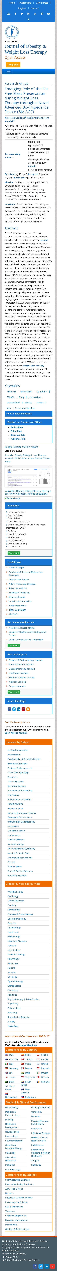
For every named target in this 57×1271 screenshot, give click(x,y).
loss (9, 408)
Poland (44, 1055)
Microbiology (14, 950)
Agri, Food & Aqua (14, 1188)
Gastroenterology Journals (22, 669)
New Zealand (25, 1091)
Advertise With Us (18, 588)
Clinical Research (16, 900)
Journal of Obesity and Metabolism (26, 639)
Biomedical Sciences (18, 763)
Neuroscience (12, 1131)
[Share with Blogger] (28, 709)
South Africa (26, 1083)
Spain (28, 1055)
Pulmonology (14, 1008)
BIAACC (10, 397)
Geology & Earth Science (20, 817)
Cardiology (13, 896)
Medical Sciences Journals (22, 677)
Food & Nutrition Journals (21, 664)
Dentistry (12, 905)
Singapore (30, 1077)
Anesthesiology (15, 892)
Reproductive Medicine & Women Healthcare (40, 1152)
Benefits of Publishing (19, 592)
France (28, 1068)
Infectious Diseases (17, 941)
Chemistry (13, 777)
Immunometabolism (25, 408)
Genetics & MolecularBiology (13, 1147)
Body (21, 397)
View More (13, 553)
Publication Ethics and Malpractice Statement (26, 574)
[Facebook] (35, 1266)
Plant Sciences (15, 866)
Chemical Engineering (18, 772)
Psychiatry (13, 1003)
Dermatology (14, 909)
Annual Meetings (28, 1045)
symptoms (42, 391)
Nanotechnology (16, 844)
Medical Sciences (16, 839)
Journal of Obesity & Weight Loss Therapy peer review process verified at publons (28, 492)
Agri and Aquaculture (18, 750)
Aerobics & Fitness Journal (22, 627)
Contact (35, 8)
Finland (44, 1064)
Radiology (12, 1012)
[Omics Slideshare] (41, 14)
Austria (44, 1059)
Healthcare (13, 932)
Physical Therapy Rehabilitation (39, 1122)
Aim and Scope (16, 567)
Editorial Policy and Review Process (21, 1260)
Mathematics (14, 835)
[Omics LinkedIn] (28, 14)
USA (11, 1055)
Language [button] (13, 64)
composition (35, 397)
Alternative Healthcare (10, 1159)
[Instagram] (52, 1266)
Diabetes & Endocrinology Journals (26, 660)
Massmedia (11, 1224)
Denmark (45, 1068)
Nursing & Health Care (18, 853)
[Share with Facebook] (9, 709)
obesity (28, 402)
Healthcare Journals (18, 673)
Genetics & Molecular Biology (22, 813)
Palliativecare (37, 1145)
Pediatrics (12, 995)
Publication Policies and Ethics (25, 422)
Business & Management (20, 768)
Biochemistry (14, 754)
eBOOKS (13, 614)
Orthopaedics (14, 986)
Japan (12, 1077)
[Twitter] (40, 1266)
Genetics (12, 923)
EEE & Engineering (14, 1206)
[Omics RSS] (35, 14)
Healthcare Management (11, 1125)
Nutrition (12, 972)
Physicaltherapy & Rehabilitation (23, 999)
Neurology (13, 963)
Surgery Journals (17, 686)
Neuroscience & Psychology (21, 848)
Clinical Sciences (16, 781)
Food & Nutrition (15, 804)
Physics (11, 862)
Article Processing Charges (22, 584)
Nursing (11, 968)
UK (10, 1073)
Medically (11, 391)
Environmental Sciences (19, 799)
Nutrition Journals (17, 682)
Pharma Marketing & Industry (19, 1184)
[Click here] (8, 14)
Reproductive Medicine (19, 1017)
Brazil (11, 1082)
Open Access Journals (16, 733)
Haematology (14, 927)
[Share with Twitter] (14, 709)
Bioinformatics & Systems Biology (24, 759)
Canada (29, 1059)
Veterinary (10, 1211)
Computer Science (17, 786)
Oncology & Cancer (40, 1107)
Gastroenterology (14, 1140)
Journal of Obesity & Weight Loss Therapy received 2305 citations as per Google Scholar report (27, 458)
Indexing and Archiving (20, 601)
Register (22, 8)
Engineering (13, 795)
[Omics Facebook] (15, 14)
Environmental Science (16, 1202)
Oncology (12, 976)
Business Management (16, 1220)
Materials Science (16, 830)
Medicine (12, 945)
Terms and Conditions (15, 1253)
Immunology (14, 936)
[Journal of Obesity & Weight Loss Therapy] (12, 32)
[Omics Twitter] (21, 14)
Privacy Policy (11, 1257)
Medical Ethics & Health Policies (39, 1139)
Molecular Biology (16, 954)
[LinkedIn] (46, 1266)
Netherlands (11, 1097)
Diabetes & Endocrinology (20, 914)
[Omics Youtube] (48, 14)
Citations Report (17, 597)
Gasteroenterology (17, 918)
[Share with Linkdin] (18, 709)
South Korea (10, 1088)
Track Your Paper (17, 610)
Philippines (30, 1097)
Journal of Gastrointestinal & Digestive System (27, 633)
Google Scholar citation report (21, 446)
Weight (40, 402)
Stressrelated (13, 402)
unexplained (26, 391)
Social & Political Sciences (20, 871)
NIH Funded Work (17, 605)
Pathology (13, 990)
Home (12, 2)
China (28, 1064)
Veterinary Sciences (17, 875)
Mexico (44, 1073)
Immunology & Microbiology (21, 821)
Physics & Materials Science (19, 1197)
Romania (45, 1082)
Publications (25, 2)
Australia (13, 1059)
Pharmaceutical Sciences (20, 857)
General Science (15, 808)
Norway (44, 1077)
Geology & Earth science (17, 1229)
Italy (11, 1064)
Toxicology (13, 1026)
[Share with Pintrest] (23, 709)
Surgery (11, 1021)
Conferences (42, 2)
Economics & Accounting (20, 790)
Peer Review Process (19, 579)
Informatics (13, 826)
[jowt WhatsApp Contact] (28, 19)
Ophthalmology (15, 981)
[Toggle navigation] (9, 71)
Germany (13, 1068)
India (27, 1073)
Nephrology (13, 959)
